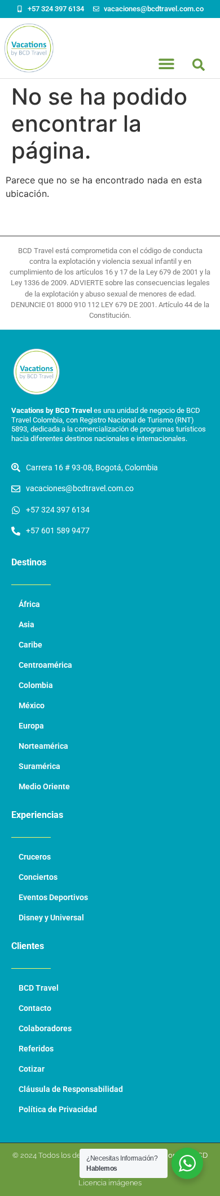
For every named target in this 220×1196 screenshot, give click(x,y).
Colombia (36, 685)
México (32, 706)
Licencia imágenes (110, 1183)
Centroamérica (45, 665)
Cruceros (35, 857)
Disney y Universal (51, 918)
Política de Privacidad (58, 1109)
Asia (26, 625)
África (29, 604)
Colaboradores (45, 1028)
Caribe (30, 645)
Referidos (36, 1049)
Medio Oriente (44, 787)
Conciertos (38, 877)
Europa (31, 726)
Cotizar (32, 1069)
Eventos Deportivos (53, 897)
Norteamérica (43, 746)
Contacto (35, 1008)
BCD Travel (39, 988)
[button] (198, 64)
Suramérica (39, 766)
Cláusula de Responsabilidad (71, 1089)
